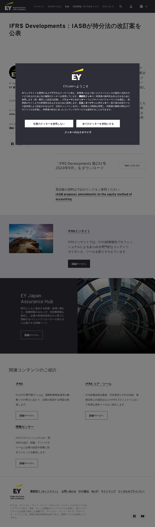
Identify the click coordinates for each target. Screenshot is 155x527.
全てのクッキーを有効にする (98, 123)
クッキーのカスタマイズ (78, 132)
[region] (77, 104)
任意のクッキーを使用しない (49, 123)
